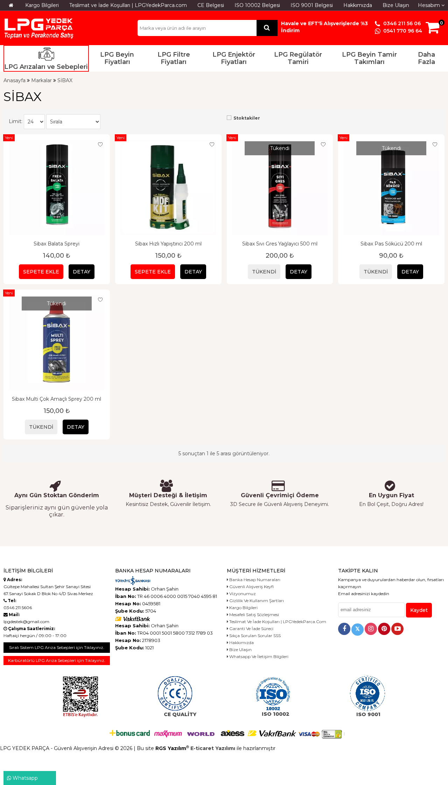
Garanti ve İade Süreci (250, 628)
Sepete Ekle (41, 272)
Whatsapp (24, 778)
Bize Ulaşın (396, 5)
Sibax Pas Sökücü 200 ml (391, 244)
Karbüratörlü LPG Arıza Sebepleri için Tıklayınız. (56, 660)
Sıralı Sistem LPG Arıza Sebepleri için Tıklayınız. (56, 647)
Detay (81, 272)
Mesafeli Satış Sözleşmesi (253, 614)
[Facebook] (344, 629)
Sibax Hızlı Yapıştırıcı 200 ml (168, 244)
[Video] (397, 629)
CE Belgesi (210, 5)
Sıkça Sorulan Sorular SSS (254, 635)
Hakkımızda (357, 5)
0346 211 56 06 (401, 23)
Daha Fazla (426, 58)
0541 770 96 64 (402, 31)
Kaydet (419, 610)
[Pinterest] (384, 629)
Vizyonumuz (242, 593)
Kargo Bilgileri (42, 5)
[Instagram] (371, 629)
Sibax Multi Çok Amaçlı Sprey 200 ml (56, 399)
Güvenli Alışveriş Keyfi (251, 586)
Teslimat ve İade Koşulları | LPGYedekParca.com (128, 5)
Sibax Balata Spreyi (56, 244)
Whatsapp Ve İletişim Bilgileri (258, 656)
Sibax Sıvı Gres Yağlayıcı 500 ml (279, 244)
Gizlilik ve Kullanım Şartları (256, 600)
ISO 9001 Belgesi (311, 5)
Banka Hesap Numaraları (254, 579)
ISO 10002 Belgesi (257, 5)
